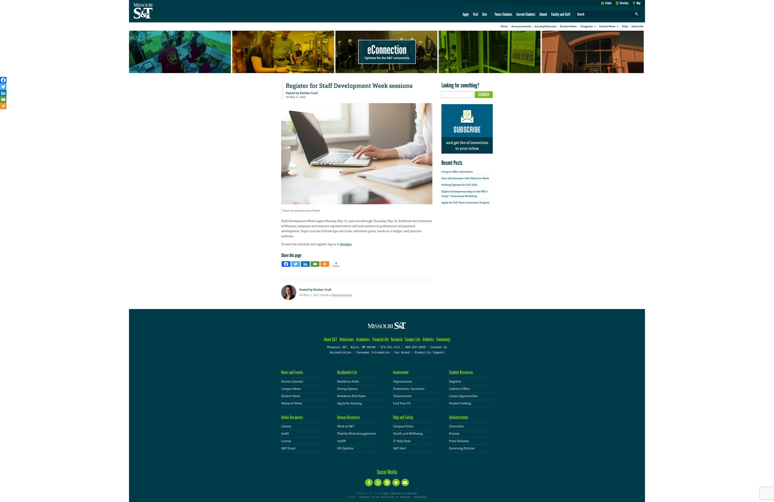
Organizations (402, 382)
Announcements (521, 26)
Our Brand (401, 352)
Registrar (455, 382)
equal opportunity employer (399, 493)
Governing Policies (461, 448)
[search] (637, 14)
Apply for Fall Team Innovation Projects (465, 202)
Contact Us (438, 347)
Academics (363, 339)
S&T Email (288, 448)
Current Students (525, 14)
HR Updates (345, 448)
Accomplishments (546, 26)
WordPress (421, 497)
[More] (3, 106)
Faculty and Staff (560, 14)
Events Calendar (292, 382)
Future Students (503, 14)
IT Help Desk (401, 441)
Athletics (428, 339)
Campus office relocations (457, 172)
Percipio (346, 244)
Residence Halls (348, 382)
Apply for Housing (349, 403)
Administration (458, 417)
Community (443, 339)
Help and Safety (403, 417)
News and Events (292, 372)
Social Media (387, 472)
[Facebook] (3, 80)
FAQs (625, 26)
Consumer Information (372, 352)
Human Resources (348, 417)
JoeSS (285, 434)
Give (484, 14)
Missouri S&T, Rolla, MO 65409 (351, 347)
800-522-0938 (415, 347)
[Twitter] (3, 86)
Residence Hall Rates (351, 396)
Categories (586, 26)
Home (504, 26)
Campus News (291, 389)
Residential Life (347, 372)
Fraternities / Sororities (408, 389)
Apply (466, 14)
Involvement (401, 372)
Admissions (346, 339)
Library (286, 426)
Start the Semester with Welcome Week (465, 178)
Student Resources (461, 372)
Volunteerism (402, 396)
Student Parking (460, 403)
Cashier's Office (459, 389)
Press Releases (459, 441)
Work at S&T (345, 426)
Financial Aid (380, 339)
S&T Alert (399, 448)
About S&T (330, 339)
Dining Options (347, 389)
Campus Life (412, 339)
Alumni (543, 14)
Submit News (607, 26)
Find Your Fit (402, 403)
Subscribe (637, 26)
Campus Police (403, 426)
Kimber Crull (308, 93)
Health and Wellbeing (408, 434)
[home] (156, 11)
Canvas (286, 441)
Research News (291, 403)
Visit (475, 14)
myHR (341, 441)
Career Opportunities (463, 396)
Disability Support (429, 352)
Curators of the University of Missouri (385, 497)
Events (608, 3)
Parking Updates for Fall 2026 (459, 185)
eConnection (387, 49)
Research (397, 339)
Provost (454, 434)
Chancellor (456, 426)
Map (638, 3)
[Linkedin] (3, 93)
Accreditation (340, 352)
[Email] (3, 99)
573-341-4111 (390, 347)
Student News (568, 26)
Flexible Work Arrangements (356, 434)
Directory (624, 3)
